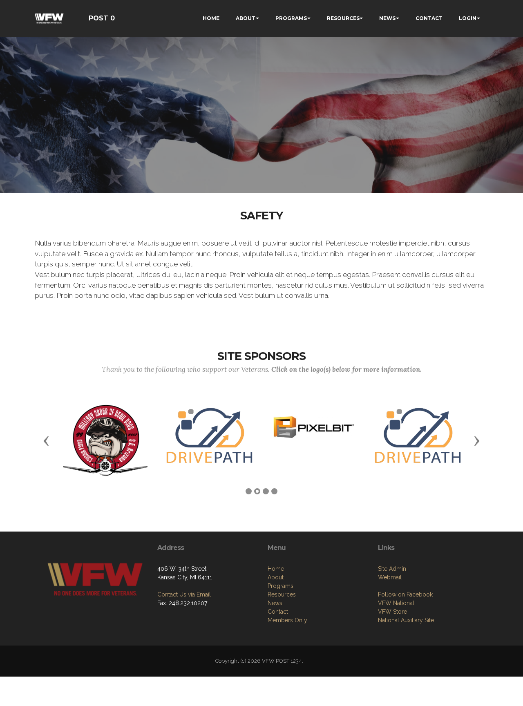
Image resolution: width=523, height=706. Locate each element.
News (275, 603)
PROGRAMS (291, 18)
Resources (282, 594)
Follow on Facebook (405, 594)
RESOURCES (343, 18)
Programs (280, 586)
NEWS (387, 18)
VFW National (396, 603)
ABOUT (245, 18)
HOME (211, 18)
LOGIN (467, 18)
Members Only (287, 620)
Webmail (390, 577)
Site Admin (392, 568)
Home (276, 568)
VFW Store (392, 611)
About (276, 577)
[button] (46, 440)
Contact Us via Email (184, 594)
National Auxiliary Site (406, 620)
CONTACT (429, 18)
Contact (278, 611)
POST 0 (102, 18)
